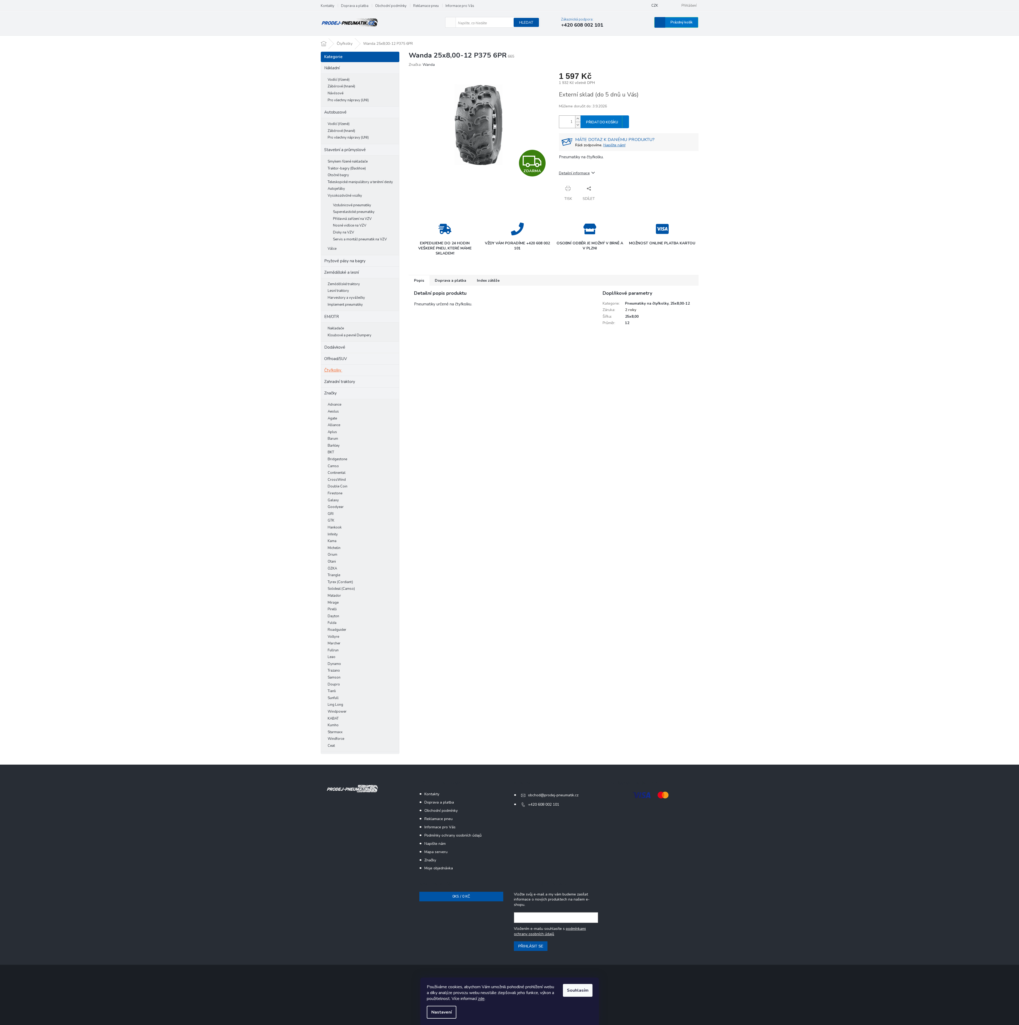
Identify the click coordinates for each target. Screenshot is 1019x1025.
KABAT (333, 718)
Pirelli (332, 609)
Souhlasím (577, 990)
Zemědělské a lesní (341, 272)
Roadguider (337, 629)
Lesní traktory (338, 290)
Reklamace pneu (426, 5)
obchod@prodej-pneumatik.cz (553, 795)
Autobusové (335, 112)
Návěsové (335, 93)
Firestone (335, 493)
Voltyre (333, 636)
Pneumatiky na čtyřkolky (646, 303)
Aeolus (333, 411)
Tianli (332, 691)
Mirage (333, 602)
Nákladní (332, 68)
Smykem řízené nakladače (348, 161)
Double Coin (337, 486)
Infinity (333, 534)
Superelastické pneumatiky (354, 211)
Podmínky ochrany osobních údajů (453, 835)
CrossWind (337, 479)
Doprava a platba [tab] (450, 280)
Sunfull (333, 698)
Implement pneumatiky (345, 304)
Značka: (422, 64)
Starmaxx (335, 732)
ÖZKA (332, 568)
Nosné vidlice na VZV (349, 225)
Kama (332, 541)
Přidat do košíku (602, 122)
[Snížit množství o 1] (577, 125)
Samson (334, 677)
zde (481, 999)
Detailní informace (574, 173)
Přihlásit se (530, 946)
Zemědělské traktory (344, 284)
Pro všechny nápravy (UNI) (348, 100)
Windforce (336, 738)
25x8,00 (632, 316)
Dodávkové (334, 347)
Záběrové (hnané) (341, 86)
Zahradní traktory (339, 381)
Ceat (331, 745)
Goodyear (336, 507)
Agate (332, 418)
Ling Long (335, 704)
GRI (331, 513)
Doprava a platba (354, 5)
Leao (331, 657)
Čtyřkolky (332, 370)
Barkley (334, 445)
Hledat (526, 22)
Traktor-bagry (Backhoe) (347, 168)
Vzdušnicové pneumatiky (352, 205)
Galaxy (333, 500)
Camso (333, 466)
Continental (337, 472)
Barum (333, 438)
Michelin (334, 548)
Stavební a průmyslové (345, 149)
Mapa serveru (436, 851)
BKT (331, 452)
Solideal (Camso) (341, 588)
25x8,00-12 (680, 303)
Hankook (335, 527)
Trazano (334, 670)
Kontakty (327, 5)
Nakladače (336, 328)
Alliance (334, 425)
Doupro (334, 684)
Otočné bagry (338, 175)
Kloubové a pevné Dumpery (349, 335)
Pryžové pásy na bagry (345, 261)
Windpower (337, 711)
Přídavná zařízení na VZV (352, 218)
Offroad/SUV (335, 358)
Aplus (332, 432)
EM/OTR (331, 316)
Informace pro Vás (459, 5)
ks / (461, 896)
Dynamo (334, 663)
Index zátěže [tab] (488, 280)
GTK (331, 520)
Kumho (333, 725)
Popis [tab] (419, 280)
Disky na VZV (343, 232)
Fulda (332, 622)
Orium (332, 554)
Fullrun (333, 650)
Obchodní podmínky (391, 5)
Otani (332, 561)
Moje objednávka (438, 868)
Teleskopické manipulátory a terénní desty (360, 182)
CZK (655, 5)
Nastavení (441, 1012)
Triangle (334, 575)
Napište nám (435, 843)
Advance (334, 404)
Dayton (333, 616)
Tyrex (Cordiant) (340, 582)
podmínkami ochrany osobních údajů (550, 931)
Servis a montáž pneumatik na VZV (360, 239)
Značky (330, 393)
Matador (334, 595)
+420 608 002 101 (543, 804)
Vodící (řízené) (339, 79)
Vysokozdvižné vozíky (345, 195)
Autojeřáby (336, 188)
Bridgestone (337, 459)
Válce (332, 248)
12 (627, 322)
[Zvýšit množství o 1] (577, 119)
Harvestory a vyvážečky (346, 297)
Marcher (334, 643)
